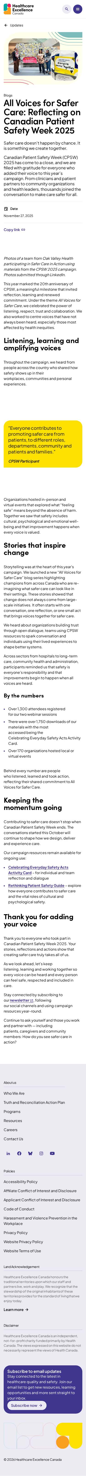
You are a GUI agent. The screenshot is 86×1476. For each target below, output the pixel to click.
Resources (13, 1120)
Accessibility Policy (21, 1181)
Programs (12, 1111)
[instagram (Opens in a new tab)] (41, 1153)
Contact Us (13, 1138)
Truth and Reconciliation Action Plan (34, 1102)
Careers (10, 1129)
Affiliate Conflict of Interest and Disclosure (40, 1190)
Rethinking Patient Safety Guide (36, 885)
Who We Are (14, 1093)
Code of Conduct (19, 1208)
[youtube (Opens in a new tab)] (52, 1153)
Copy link (12, 229)
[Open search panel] (66, 9)
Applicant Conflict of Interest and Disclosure (42, 1199)
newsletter (19, 1000)
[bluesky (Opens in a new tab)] (30, 1153)
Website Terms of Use (22, 1250)
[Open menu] (77, 9)
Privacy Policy (16, 1232)
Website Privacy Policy (23, 1241)
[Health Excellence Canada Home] (19, 9)
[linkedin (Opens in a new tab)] (8, 1153)
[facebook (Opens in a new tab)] (19, 1153)
